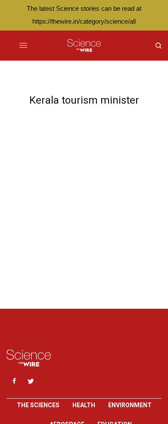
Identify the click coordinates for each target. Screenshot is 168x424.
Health (83, 405)
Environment (130, 405)
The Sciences (38, 405)
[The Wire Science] (83, 45)
